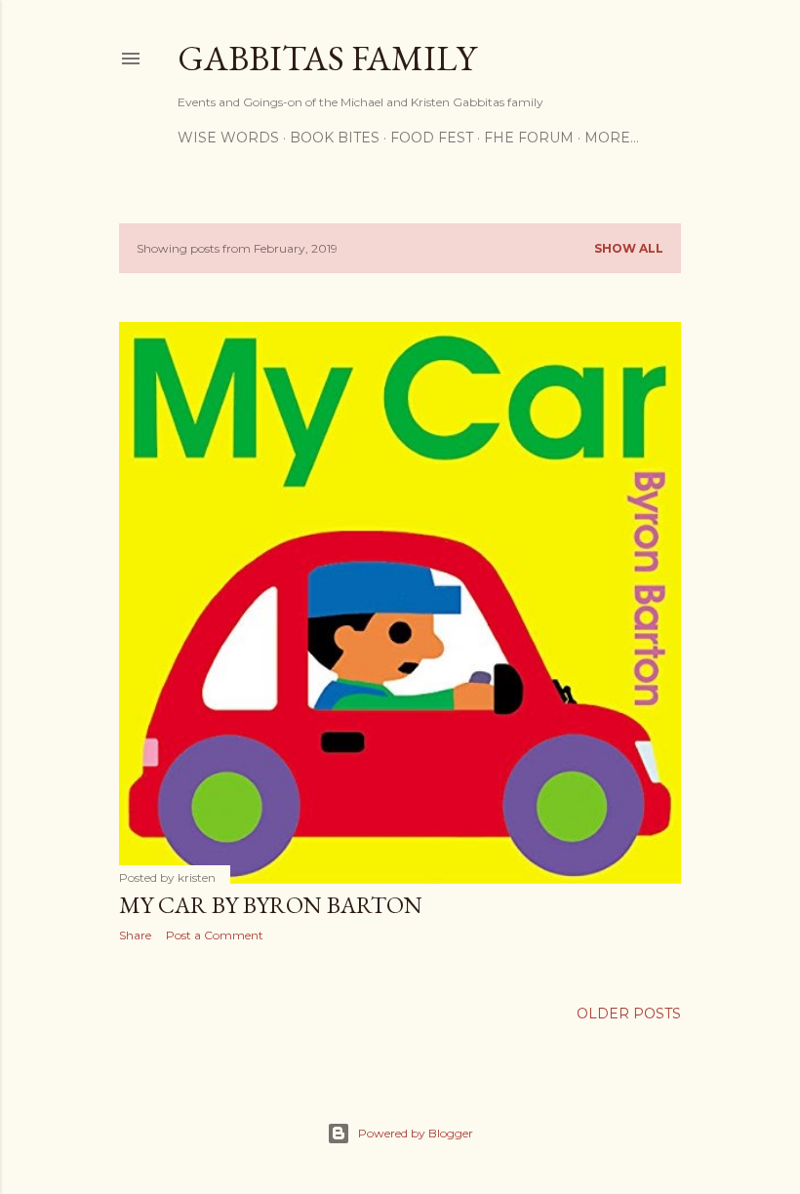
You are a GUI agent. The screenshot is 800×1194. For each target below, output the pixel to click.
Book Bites (335, 137)
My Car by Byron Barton (270, 905)
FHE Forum (529, 137)
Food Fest (431, 137)
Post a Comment (214, 935)
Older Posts (629, 1013)
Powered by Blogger (415, 1133)
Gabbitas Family (327, 58)
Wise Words (228, 137)
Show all (628, 248)
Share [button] (135, 935)
